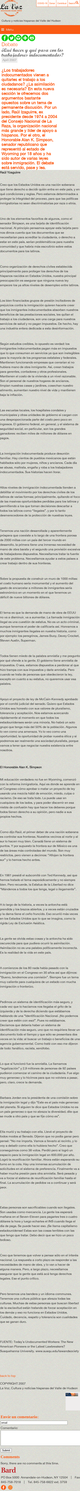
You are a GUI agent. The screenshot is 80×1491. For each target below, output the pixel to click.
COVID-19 (42, 3)
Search (72, 3)
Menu (10, 29)
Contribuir (62, 3)
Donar (52, 3)
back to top (8, 1376)
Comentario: (9, 1428)
